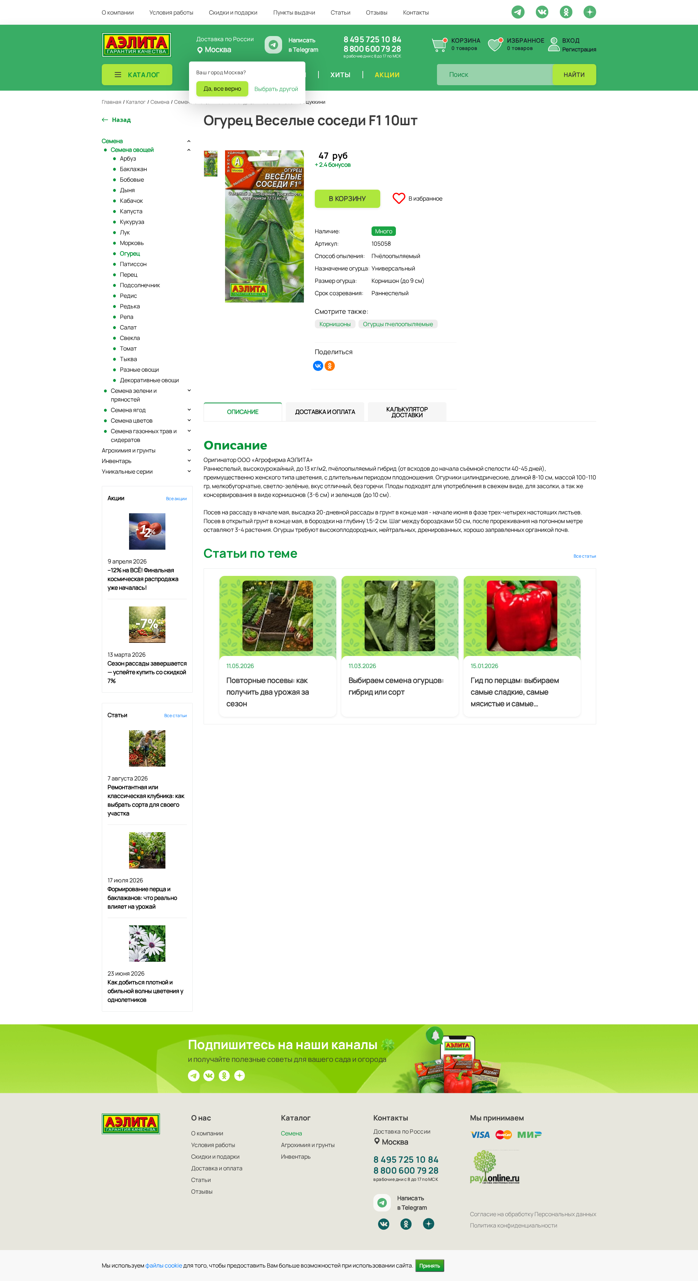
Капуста (131, 211)
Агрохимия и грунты (129, 450)
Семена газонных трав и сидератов (144, 435)
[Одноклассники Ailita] (224, 1075)
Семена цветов (132, 420)
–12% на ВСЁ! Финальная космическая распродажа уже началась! (143, 579)
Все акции (176, 498)
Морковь (132, 243)
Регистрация (579, 49)
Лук (125, 232)
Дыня (127, 190)
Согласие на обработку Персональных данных (533, 1214)
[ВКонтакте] (318, 366)
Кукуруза (132, 222)
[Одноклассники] (330, 366)
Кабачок (131, 201)
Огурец (130, 253)
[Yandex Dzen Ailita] (589, 12)
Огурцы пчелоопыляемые (398, 324)
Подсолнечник (140, 285)
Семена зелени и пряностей (134, 395)
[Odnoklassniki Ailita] (566, 11)
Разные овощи (139, 369)
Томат (128, 348)
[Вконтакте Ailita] (209, 1075)
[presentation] (243, 411)
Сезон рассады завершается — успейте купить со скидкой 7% (147, 672)
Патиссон (133, 264)
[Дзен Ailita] (239, 1075)
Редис (128, 296)
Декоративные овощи (149, 380)
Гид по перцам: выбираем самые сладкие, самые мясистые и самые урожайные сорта (515, 692)
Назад (121, 119)
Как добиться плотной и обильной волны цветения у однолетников (145, 991)
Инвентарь (117, 461)
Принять (430, 1265)
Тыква (128, 359)
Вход (571, 40)
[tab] (243, 412)
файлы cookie (163, 1265)
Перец (128, 274)
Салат (128, 327)
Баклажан (133, 169)
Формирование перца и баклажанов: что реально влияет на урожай (142, 897)
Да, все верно (222, 88)
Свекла (130, 338)
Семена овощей (132, 150)
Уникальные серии (127, 471)
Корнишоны (335, 324)
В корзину (347, 198)
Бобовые (132, 179)
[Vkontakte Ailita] (542, 11)
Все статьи (175, 715)
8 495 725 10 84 (372, 39)
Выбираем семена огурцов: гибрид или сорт (396, 686)
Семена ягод (128, 410)
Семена (112, 141)
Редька (130, 306)
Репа (126, 317)
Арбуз (128, 158)
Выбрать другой (276, 88)
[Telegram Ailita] (518, 11)
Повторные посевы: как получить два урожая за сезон (267, 691)
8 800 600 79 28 (372, 48)
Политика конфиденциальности (513, 1225)
